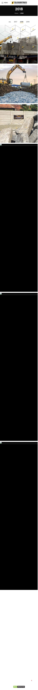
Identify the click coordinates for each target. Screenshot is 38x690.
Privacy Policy (5, 669)
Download (4, 662)
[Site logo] (19, 2)
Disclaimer (4, 672)
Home (16, 13)
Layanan (3, 658)
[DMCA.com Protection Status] (19, 686)
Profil (3, 655)
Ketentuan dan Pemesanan (9, 665)
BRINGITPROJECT (31, 682)
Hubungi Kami (20, 635)
